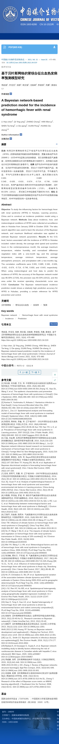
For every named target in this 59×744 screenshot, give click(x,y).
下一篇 (34, 372)
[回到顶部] (55, 374)
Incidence (9, 318)
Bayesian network (9, 315)
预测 (45, 305)
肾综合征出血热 (22, 305)
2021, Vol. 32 (33, 60)
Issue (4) (44, 60)
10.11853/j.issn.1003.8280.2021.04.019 (21, 63)
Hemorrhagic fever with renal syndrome (40, 315)
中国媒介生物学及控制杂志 (12, 60)
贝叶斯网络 (6, 305)
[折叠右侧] (55, 380)
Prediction (22, 318)
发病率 (36, 305)
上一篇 (24, 372)
